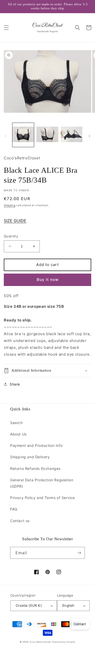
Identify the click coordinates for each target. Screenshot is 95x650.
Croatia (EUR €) (29, 605)
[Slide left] (5, 136)
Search (16, 422)
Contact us (20, 521)
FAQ (13, 509)
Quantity (11, 236)
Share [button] (15, 384)
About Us (18, 434)
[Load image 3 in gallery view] (71, 135)
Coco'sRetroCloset (40, 642)
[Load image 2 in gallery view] (47, 135)
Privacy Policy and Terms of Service (42, 497)
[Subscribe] (79, 553)
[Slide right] (89, 136)
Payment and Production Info (36, 445)
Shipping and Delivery (30, 457)
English (68, 605)
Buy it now (48, 279)
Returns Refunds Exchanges (35, 468)
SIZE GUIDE (15, 220)
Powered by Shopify (63, 642)
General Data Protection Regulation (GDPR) (41, 483)
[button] (6, 27)
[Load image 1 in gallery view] (23, 135)
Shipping (9, 205)
